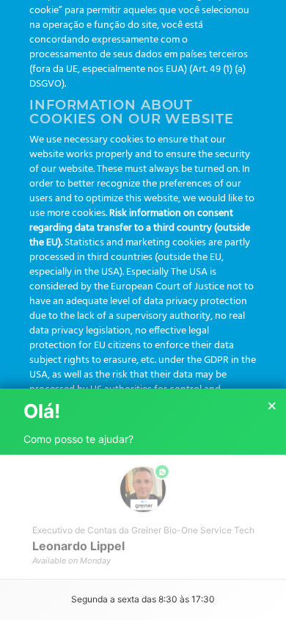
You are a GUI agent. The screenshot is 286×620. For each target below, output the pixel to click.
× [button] (272, 406)
